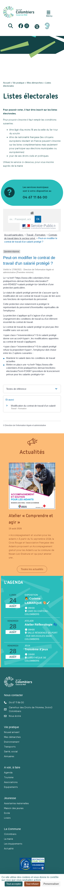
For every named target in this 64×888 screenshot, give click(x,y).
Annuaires (9, 756)
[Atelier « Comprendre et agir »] (32, 485)
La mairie (8, 839)
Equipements (11, 787)
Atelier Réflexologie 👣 (41, 624)
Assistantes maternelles (16, 803)
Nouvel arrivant (12, 732)
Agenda (8, 772)
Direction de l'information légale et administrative (25, 425)
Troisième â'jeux (36, 649)
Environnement (11, 741)
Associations (11, 782)
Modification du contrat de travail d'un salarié (33, 405)
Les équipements (13, 843)
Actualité (9, 848)
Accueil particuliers (14, 234)
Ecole (7, 813)
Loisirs (7, 818)
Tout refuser (32, 884)
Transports (10, 746)
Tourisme (9, 777)
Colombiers (10, 834)
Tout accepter (13, 884)
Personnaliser (51, 884)
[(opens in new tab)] (47, 25)
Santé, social (11, 751)
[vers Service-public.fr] (39, 227)
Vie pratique (18, 82)
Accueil (6, 82)
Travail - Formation (36, 234)
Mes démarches (35, 82)
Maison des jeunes (13, 808)
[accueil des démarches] (32, 212)
